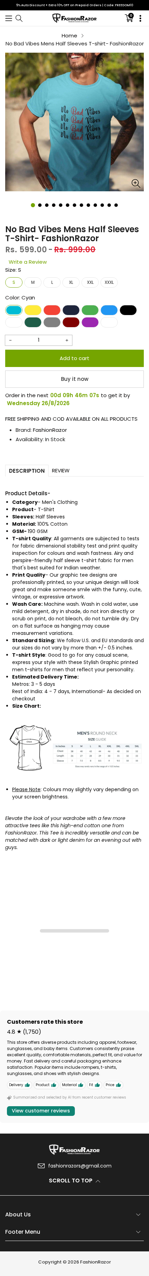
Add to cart (74, 358)
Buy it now (74, 379)
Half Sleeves (50, 516)
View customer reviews (41, 1110)
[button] (8, 18)
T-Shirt (46, 509)
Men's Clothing (60, 502)
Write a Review (28, 261)
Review (61, 470)
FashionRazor (50, 430)
